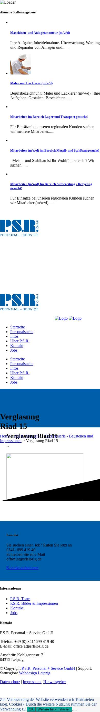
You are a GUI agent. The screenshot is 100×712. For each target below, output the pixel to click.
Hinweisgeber (54, 682)
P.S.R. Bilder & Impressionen (34, 603)
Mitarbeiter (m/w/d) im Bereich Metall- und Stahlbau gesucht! (54, 150)
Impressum (32, 682)
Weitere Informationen (54, 709)
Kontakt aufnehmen (22, 568)
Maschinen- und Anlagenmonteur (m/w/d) (40, 33)
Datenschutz (10, 682)
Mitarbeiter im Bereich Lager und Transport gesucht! (49, 117)
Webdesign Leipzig (34, 673)
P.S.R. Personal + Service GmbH (48, 668)
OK (31, 709)
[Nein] (74, 710)
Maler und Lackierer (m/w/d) (31, 83)
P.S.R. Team (20, 599)
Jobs (13, 612)
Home (5, 436)
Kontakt (16, 608)
